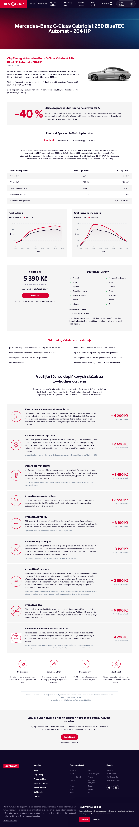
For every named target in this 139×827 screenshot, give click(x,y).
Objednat (35, 295)
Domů (32, 4)
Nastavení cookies (10, 820)
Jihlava (90, 777)
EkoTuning (79, 140)
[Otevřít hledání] (111, 4)
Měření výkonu (81, 3)
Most (72, 786)
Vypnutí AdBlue (53, 3)
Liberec (72, 780)
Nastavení (96, 820)
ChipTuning (42, 4)
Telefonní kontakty (113, 780)
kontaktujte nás (76, 321)
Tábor (72, 793)
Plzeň (72, 789)
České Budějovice (94, 774)
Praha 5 (73, 770)
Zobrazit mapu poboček (69, 743)
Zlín (89, 793)
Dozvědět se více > (112, 362)
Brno (89, 770)
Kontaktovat (69, 737)
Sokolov (90, 789)
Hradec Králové (75, 777)
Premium (63, 140)
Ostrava (90, 786)
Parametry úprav (68, 3)
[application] (37, 236)
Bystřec (72, 774)
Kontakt (105, 4)
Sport (92, 140)
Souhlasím (84, 820)
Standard (49, 140)
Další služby (93, 3)
